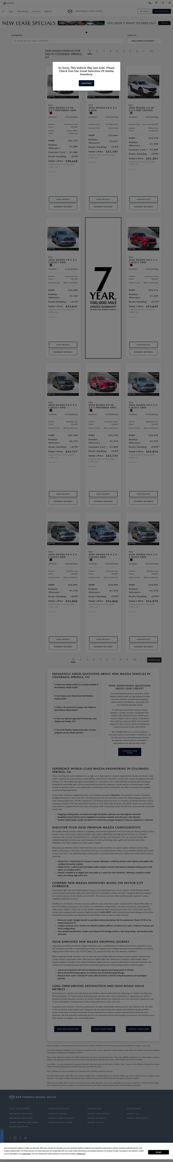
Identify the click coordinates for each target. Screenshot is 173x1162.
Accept (158, 1152)
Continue (86, 83)
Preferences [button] (81, 1154)
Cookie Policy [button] (26, 1154)
